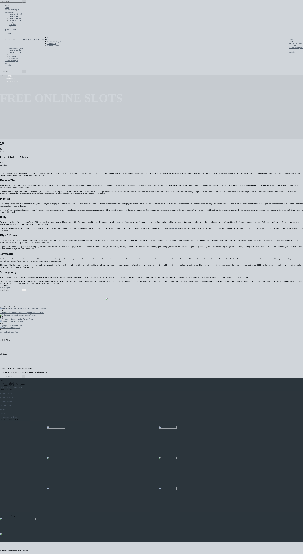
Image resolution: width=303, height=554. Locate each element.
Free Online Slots (12, 82)
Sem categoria (10, 79)
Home (8, 76)
